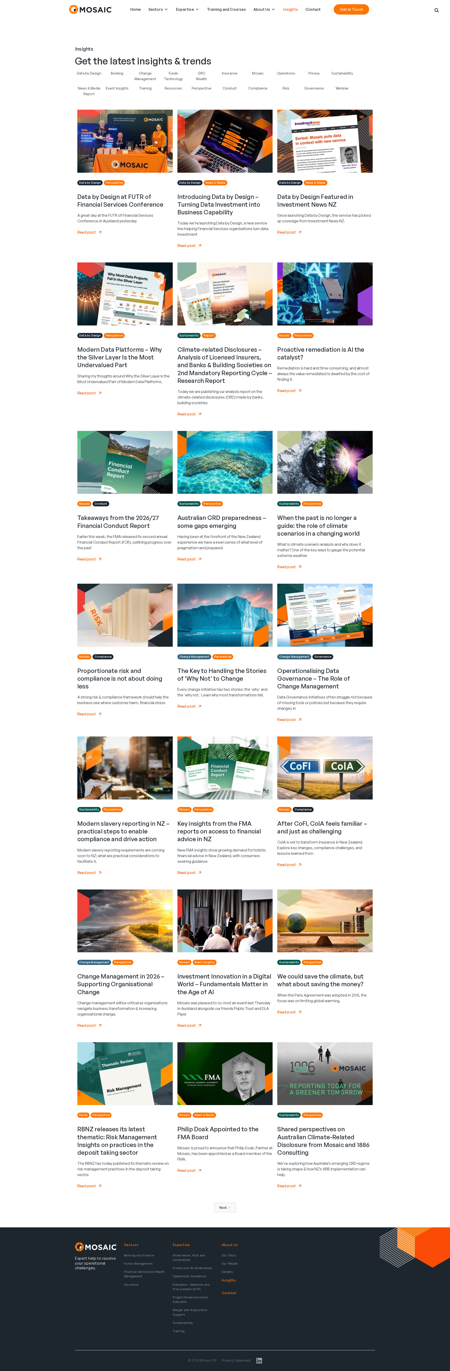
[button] (158, 9)
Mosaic (257, 73)
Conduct (230, 88)
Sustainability (342, 73)
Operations (286, 73)
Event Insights (117, 88)
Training (145, 88)
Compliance (258, 88)
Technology (173, 79)
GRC (202, 73)
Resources (173, 88)
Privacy (314, 73)
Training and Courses (226, 9)
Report (89, 94)
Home (135, 9)
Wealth (201, 79)
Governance (314, 88)
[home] (90, 9)
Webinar (342, 88)
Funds (173, 73)
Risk (286, 88)
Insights (290, 9)
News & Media (89, 88)
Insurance (230, 73)
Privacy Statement (236, 1360)
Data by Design (89, 73)
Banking (117, 73)
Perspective (201, 88)
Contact (313, 9)
